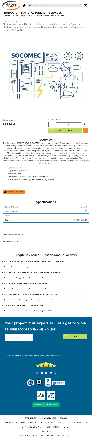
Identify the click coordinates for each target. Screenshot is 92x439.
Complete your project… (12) (14, 234)
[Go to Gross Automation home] (24, 5)
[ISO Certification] (30, 383)
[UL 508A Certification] (40, 383)
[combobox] (54, 5)
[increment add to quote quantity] (84, 124)
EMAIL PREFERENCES (32, 427)
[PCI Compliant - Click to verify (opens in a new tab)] (58, 383)
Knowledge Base (42, 16)
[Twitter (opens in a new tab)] (55, 373)
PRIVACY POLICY (55, 422)
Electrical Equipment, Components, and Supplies (27, 27)
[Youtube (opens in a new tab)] (51, 373)
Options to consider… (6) (13, 241)
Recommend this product (15, 191)
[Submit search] (80, 6)
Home (6, 21)
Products (9, 12)
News (30, 16)
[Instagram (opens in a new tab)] (37, 373)
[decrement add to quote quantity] (52, 124)
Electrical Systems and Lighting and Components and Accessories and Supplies (41, 24)
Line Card (55, 16)
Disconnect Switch (14, 30)
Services (55, 12)
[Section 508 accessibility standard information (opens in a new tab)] (41, 395)
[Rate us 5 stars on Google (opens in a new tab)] (46, 364)
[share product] (85, 130)
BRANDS (63, 418)
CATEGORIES (30, 418)
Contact (6, 16)
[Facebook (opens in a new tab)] (41, 373)
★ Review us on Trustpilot (46, 405)
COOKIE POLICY (36, 422)
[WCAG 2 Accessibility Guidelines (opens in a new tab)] (51, 395)
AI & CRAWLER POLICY (76, 422)
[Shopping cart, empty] (85, 5)
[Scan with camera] (30, 5)
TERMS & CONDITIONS (15, 422)
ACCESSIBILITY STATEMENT (58, 427)
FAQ (62, 16)
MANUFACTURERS (48, 418)
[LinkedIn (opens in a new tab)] (46, 373)
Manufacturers (33, 12)
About (15, 16)
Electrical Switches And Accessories (70, 27)
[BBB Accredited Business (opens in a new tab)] (48, 383)
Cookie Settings (46, 431)
